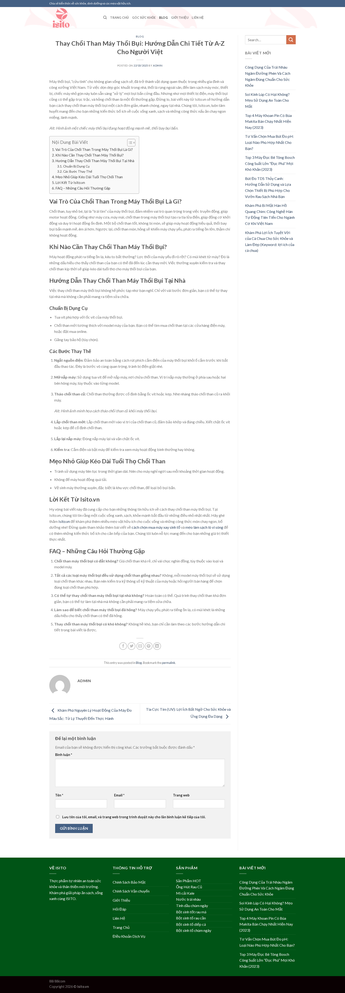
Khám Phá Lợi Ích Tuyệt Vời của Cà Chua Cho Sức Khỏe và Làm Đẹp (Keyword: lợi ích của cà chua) (269, 241)
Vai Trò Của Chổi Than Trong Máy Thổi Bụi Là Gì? (94, 149)
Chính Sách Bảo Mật (129, 882)
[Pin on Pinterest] (149, 646)
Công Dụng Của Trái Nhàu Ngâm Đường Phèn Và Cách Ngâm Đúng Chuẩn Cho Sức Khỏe (267, 76)
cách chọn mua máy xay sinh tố (156, 527)
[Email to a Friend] (140, 646)
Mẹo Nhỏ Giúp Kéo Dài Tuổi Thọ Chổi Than (89, 177)
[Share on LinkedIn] (157, 646)
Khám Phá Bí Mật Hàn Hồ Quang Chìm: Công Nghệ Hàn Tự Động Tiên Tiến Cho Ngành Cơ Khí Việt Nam (270, 214)
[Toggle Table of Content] (129, 143)
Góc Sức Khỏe (144, 17)
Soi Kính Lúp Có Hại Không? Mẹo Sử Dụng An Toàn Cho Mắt (267, 100)
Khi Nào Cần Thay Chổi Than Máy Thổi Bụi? (89, 155)
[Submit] (291, 39)
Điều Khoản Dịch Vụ (129, 936)
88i (51, 981)
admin (158, 65)
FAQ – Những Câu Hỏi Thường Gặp (82, 188)
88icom (59, 981)
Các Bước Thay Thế (77, 171)
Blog (163, 17)
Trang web (181, 795)
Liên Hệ (198, 17)
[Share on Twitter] (131, 646)
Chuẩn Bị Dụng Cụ (76, 166)
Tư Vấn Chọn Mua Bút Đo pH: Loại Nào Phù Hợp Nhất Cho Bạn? (269, 142)
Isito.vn (64, 521)
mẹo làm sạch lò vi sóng (204, 527)
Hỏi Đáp (119, 909)
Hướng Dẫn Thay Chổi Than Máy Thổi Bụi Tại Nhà (94, 161)
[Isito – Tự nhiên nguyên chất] (72, 17)
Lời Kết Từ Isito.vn (70, 182)
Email (119, 795)
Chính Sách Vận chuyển (131, 891)
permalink (168, 663)
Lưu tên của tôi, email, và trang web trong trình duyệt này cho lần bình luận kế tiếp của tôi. (134, 817)
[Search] (105, 17)
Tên (59, 795)
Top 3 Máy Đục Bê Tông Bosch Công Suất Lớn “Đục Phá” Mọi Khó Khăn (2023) (270, 163)
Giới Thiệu (180, 17)
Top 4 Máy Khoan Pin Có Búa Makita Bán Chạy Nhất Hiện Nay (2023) (268, 121)
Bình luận (63, 755)
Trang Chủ (119, 17)
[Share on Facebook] (123, 646)
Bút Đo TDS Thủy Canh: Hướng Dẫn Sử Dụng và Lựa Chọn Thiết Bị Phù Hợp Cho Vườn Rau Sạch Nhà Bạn (268, 187)
